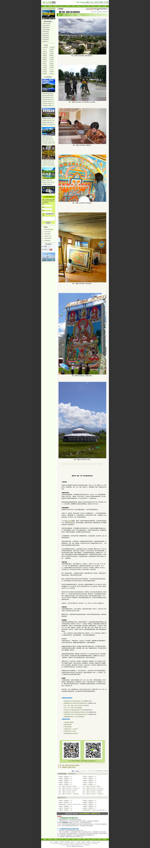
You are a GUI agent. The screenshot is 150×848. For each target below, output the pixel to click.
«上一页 (64, 464)
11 (71, 464)
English (91, 2)
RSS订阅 (94, 9)
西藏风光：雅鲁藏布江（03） (90, 782)
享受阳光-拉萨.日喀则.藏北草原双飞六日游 (74, 710)
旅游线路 (50, 6)
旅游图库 (104, 6)
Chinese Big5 (83, 2)
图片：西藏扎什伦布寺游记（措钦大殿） (68, 790)
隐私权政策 (67, 842)
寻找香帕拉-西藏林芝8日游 (48, 143)
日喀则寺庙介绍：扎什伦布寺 (71, 729)
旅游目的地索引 (48, 238)
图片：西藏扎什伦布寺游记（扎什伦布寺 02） (69, 788)
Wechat (89, 761)
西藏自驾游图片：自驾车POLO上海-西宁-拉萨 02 (94, 810)
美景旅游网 (74, 846)
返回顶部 (105, 770)
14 (79, 464)
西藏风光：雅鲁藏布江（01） (90, 784)
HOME (78, 2)
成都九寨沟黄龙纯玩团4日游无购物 (50, 93)
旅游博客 (99, 6)
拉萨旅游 (52, 57)
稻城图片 (52, 63)
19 (92, 464)
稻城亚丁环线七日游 (47, 180)
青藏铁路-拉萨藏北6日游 (48, 118)
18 (90, 464)
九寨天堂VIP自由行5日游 (48, 163)
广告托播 (78, 842)
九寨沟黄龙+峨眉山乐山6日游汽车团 (50, 103)
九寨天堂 (73, 6)
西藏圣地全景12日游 (47, 137)
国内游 (83, 6)
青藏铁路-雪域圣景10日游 (48, 120)
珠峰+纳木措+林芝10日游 (48, 141)
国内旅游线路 (45, 37)
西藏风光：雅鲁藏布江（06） (66, 780)
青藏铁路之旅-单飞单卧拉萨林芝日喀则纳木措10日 (76, 703)
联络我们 (101, 2)
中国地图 (45, 67)
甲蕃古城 (45, 53)
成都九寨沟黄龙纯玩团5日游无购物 (50, 95)
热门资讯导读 (47, 231)
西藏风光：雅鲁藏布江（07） (90, 778)
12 (74, 464)
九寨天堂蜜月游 (46, 25)
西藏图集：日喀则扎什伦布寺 (69, 767)
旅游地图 (52, 67)
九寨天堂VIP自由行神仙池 (48, 165)
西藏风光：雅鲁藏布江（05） (90, 780)
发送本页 (100, 11)
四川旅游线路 (45, 33)
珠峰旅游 (45, 57)
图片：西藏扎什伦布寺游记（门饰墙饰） (92, 792)
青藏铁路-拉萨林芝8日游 (48, 122)
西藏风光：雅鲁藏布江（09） (90, 776)
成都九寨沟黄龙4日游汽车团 (49, 99)
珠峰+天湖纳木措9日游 (47, 139)
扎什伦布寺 (69, 520)
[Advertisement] (82, 470)
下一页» (100, 464)
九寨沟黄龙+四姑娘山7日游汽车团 (50, 105)
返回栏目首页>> (72, 773)
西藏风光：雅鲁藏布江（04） (66, 782)
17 (87, 464)
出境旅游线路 (45, 39)
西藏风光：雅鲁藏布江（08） (66, 778)
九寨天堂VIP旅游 (46, 23)
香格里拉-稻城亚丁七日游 (48, 182)
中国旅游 (45, 65)
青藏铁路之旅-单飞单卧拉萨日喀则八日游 (73, 701)
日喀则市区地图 (67, 726)
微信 (86, 761)
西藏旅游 (55, 6)
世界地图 (52, 71)
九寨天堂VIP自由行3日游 (48, 161)
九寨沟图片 (52, 47)
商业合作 (73, 842)
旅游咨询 (93, 6)
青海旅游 (52, 59)
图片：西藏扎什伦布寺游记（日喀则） (68, 786)
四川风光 (52, 61)
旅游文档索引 (47, 234)
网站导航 (96, 2)
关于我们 (51, 842)
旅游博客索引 (47, 240)
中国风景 (52, 65)
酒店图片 (52, 51)
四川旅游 (61, 6)
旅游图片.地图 (47, 236)
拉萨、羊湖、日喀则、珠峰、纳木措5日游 (74, 705)
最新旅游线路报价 (48, 21)
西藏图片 (52, 55)
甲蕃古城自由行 (46, 27)
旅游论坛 (52, 73)
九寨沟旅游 (67, 6)
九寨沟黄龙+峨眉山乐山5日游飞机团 (50, 101)
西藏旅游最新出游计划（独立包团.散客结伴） (74, 716)
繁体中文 (106, 11)
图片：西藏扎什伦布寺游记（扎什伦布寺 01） (94, 788)
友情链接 (88, 842)
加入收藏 (106, 2)
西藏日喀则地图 (67, 724)
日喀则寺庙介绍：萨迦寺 (70, 731)
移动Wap (98, 842)
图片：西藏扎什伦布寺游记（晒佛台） (71, 765)
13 (77, 464)
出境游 (88, 6)
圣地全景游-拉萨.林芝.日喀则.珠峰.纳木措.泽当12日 (76, 714)
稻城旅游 (79, 6)
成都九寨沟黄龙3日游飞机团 (49, 97)
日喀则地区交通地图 (69, 722)
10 (69, 464)
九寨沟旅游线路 (46, 29)
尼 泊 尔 (51, 69)
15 (82, 464)
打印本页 (95, 11)
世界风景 (45, 71)
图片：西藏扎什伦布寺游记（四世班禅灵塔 (93, 790)
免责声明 (62, 842)
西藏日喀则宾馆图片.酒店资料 (71, 733)
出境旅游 (45, 69)
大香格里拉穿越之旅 (47, 184)
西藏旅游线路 (45, 35)
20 (95, 464)
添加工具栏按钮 (102, 9)
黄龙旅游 (52, 49)
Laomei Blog (94, 843)
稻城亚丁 (45, 63)
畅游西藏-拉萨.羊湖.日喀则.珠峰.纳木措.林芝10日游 (76, 712)
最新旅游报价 (99, 770)
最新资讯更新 (47, 229)
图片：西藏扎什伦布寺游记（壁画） (67, 792)
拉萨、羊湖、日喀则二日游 (70, 707)
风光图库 (52, 53)
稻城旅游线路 (45, 31)
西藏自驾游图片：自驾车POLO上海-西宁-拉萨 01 (70, 804)
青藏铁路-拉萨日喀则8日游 (48, 124)
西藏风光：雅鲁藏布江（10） (66, 776)
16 (85, 464)
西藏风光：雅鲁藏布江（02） (66, 784)
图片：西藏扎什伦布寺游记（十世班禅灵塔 (69, 794)
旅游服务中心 (45, 41)
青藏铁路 (45, 59)
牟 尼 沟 (44, 49)
